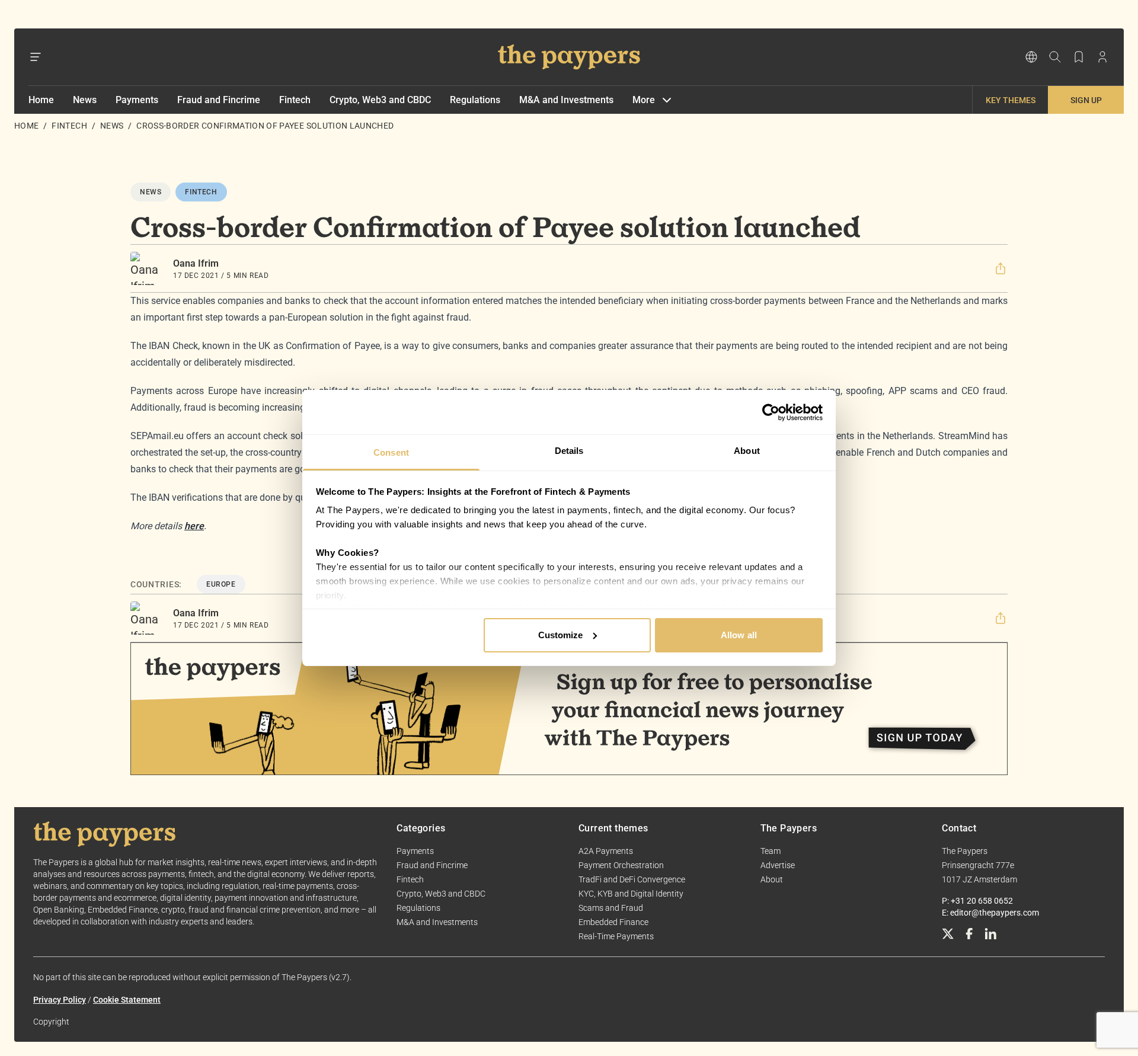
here (194, 526)
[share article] (1000, 268)
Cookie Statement (127, 999)
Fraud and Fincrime (218, 99)
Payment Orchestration (621, 865)
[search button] (1055, 57)
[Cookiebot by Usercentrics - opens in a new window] (771, 412)
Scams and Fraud (610, 908)
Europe (221, 584)
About (771, 879)
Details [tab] (569, 451)
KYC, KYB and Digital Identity (630, 893)
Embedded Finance (613, 922)
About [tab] (747, 451)
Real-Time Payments (616, 936)
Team (770, 851)
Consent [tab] (391, 452)
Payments (137, 99)
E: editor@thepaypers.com (990, 912)
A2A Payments (605, 851)
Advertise (777, 865)
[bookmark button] (1079, 57)
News (85, 99)
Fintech (295, 99)
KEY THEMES (1010, 100)
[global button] (1031, 57)
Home (41, 99)
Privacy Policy (59, 999)
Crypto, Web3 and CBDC (380, 99)
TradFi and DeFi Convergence (631, 879)
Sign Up (1086, 100)
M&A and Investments (566, 99)
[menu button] (35, 57)
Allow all (739, 635)
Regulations (475, 99)
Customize (560, 635)
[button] (1000, 268)
